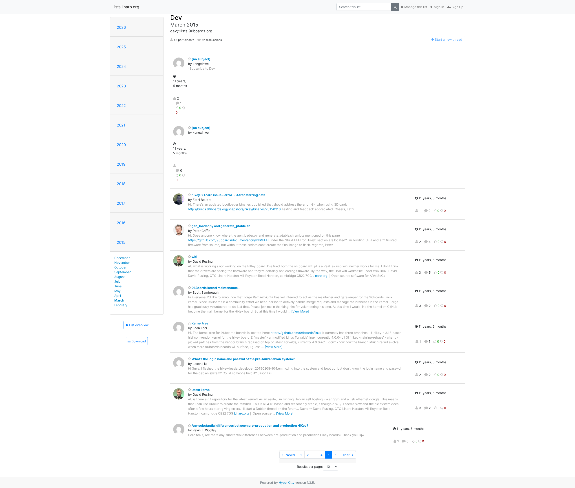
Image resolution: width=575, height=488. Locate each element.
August (119, 277)
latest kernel (200, 390)
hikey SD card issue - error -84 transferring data (228, 195)
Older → (347, 455)
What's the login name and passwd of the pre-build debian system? (243, 359)
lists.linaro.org (126, 6)
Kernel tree (199, 323)
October (120, 267)
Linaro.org (320, 275)
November (122, 262)
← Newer (288, 455)
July (117, 281)
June (118, 286)
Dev (176, 17)
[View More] (300, 311)
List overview (138, 325)
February (120, 305)
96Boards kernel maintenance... (215, 288)
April (117, 295)
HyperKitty (286, 482)
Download (138, 341)
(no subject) (200, 59)
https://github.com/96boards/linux (296, 333)
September (122, 272)
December (122, 258)
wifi (194, 257)
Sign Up (457, 7)
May (117, 291)
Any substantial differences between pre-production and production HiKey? (249, 425)
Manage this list (415, 7)
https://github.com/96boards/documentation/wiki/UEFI (228, 240)
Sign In (438, 7)
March (119, 300)
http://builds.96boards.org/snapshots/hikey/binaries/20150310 (234, 209)
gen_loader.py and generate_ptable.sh (220, 226)
